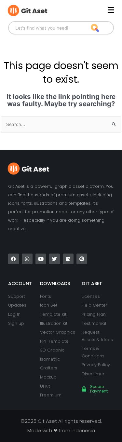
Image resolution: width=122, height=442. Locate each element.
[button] (87, 10)
